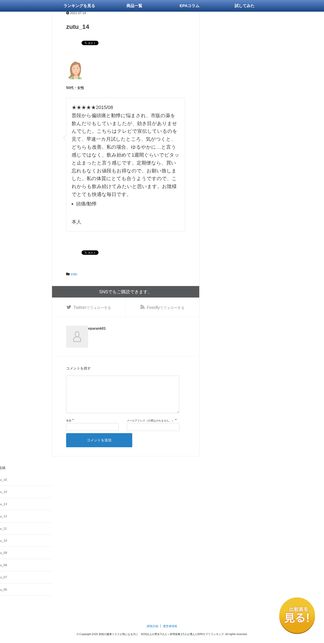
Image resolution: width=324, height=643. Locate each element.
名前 (68, 420)
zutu (74, 274)
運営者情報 (170, 626)
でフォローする (92, 307)
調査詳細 (152, 626)
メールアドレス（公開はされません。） (150, 420)
